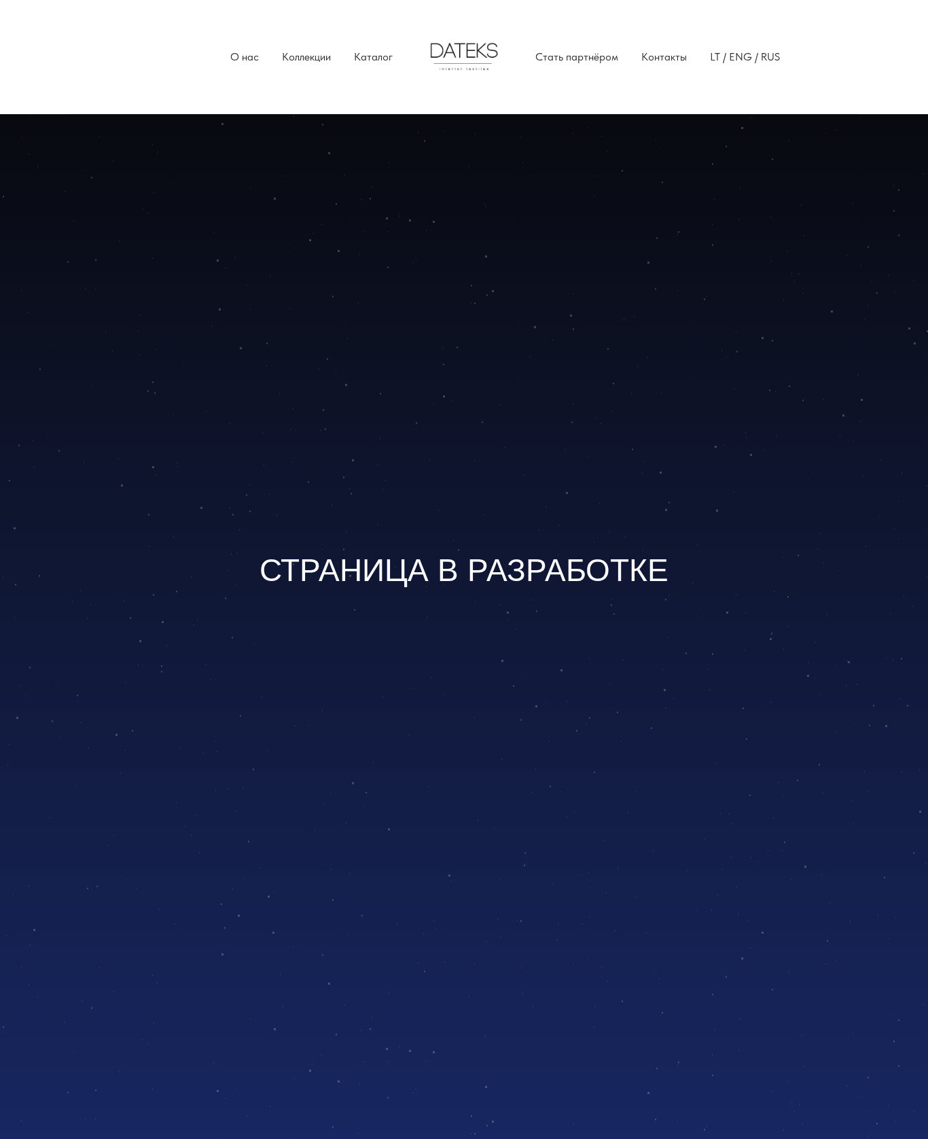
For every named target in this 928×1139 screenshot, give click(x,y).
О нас (244, 56)
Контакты (664, 56)
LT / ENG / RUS (745, 56)
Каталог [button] (373, 56)
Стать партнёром (576, 56)
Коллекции (306, 56)
